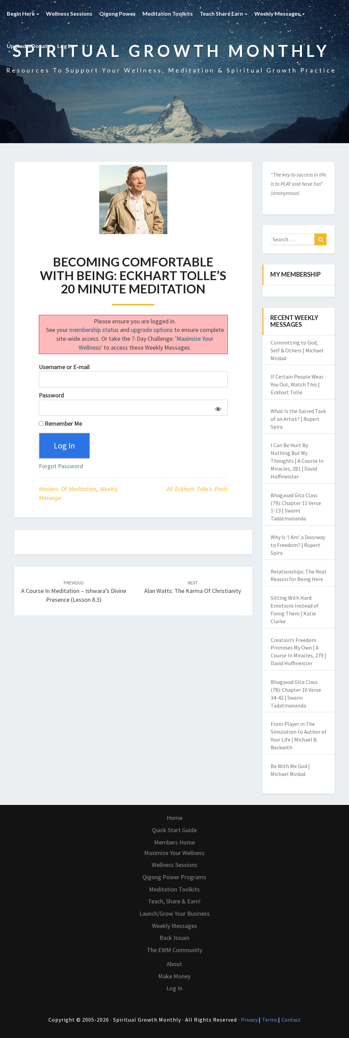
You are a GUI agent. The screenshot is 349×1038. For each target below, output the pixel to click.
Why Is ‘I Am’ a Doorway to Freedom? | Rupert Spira (298, 545)
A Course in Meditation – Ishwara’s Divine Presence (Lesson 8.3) (73, 592)
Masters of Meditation (67, 489)
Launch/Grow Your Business (174, 913)
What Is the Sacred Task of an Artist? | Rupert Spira (298, 419)
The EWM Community (174, 950)
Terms (270, 1019)
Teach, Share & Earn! (174, 901)
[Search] (321, 239)
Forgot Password (61, 466)
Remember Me (62, 423)
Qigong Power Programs (174, 877)
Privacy (250, 1019)
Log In (64, 46)
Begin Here (21, 13)
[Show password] (217, 408)
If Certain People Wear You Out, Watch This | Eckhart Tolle (297, 384)
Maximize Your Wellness (174, 853)
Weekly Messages (277, 13)
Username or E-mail (64, 367)
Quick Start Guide (174, 830)
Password (51, 395)
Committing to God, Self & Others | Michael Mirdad (297, 350)
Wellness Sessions (69, 13)
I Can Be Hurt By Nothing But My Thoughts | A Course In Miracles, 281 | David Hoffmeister (297, 460)
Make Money (174, 976)
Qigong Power (117, 13)
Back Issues (174, 938)
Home (174, 818)
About (174, 964)
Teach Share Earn (222, 13)
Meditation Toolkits (167, 13)
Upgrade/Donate (28, 46)
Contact (291, 1019)
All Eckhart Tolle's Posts (197, 489)
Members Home (174, 842)
